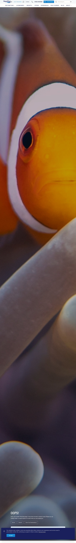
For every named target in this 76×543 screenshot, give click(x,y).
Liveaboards (20, 5)
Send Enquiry (50, 1)
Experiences (45, 5)
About (68, 5)
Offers (37, 5)
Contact (27, 1)
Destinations (9, 5)
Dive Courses (55, 5)
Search (20, 522)
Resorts (29, 5)
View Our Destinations (31, 522)
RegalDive (7, 2)
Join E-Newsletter (18, 1)
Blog (62, 5)
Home (13, 522)
